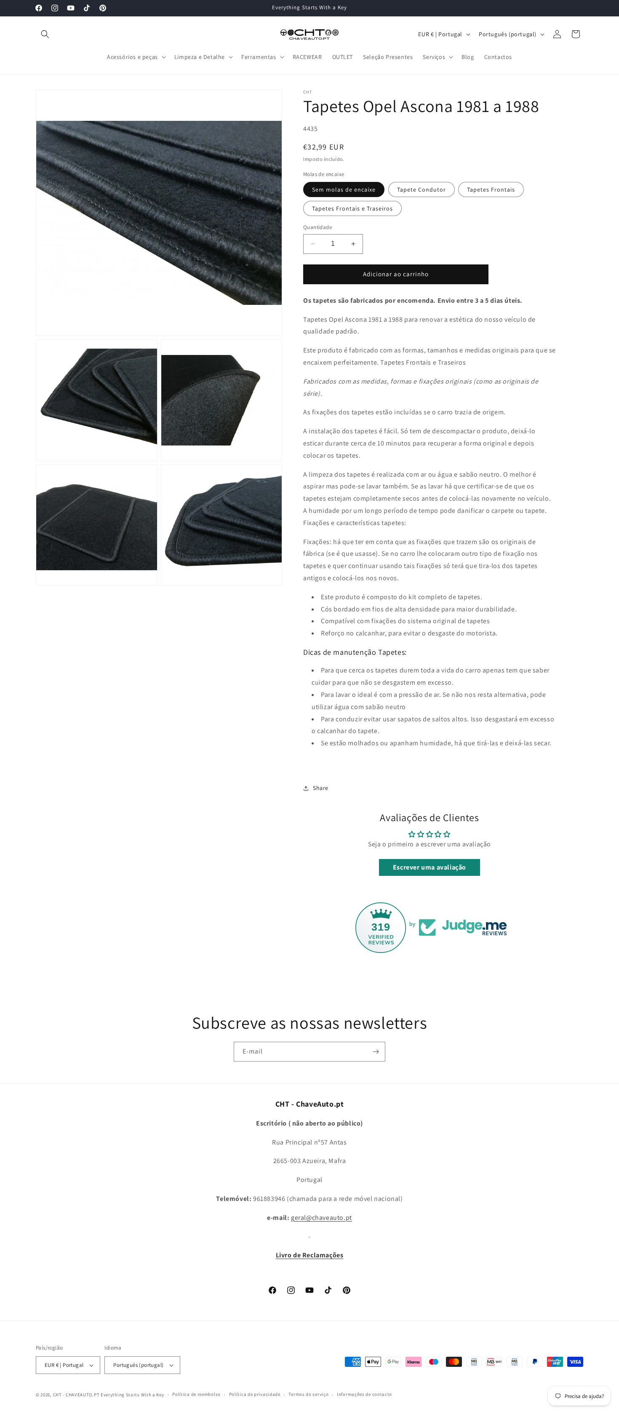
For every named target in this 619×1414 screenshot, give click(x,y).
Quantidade (317, 227)
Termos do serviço (308, 1394)
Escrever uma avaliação (429, 867)
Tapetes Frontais (491, 189)
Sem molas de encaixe (344, 189)
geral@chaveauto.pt (321, 1217)
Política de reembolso (196, 1394)
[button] (45, 34)
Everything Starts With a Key (132, 1395)
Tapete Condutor (421, 189)
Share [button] (320, 788)
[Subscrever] (375, 1052)
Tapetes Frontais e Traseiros (352, 208)
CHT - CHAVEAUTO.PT (76, 1395)
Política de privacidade (254, 1394)
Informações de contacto (364, 1394)
